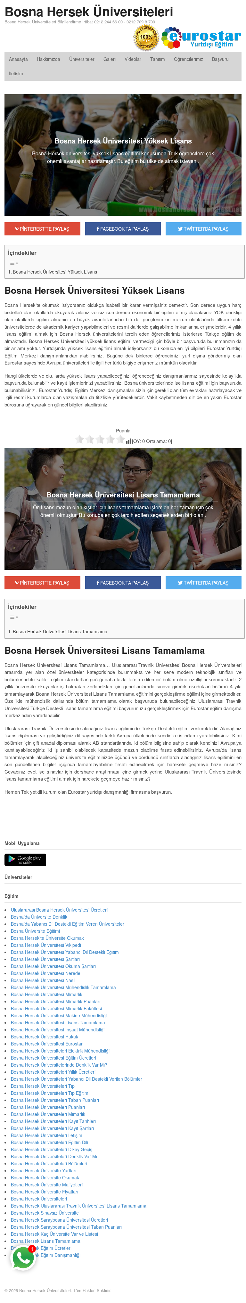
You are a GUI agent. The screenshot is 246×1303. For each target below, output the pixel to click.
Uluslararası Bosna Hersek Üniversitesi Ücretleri (59, 909)
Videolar (133, 59)
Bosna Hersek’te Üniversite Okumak (47, 938)
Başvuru (220, 59)
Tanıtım (157, 59)
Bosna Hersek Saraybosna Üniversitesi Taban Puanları (66, 1227)
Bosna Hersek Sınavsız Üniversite (45, 1212)
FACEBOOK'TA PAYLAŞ (124, 228)
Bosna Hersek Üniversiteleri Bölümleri (49, 1163)
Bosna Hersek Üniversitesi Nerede (45, 973)
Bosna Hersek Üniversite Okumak (45, 1177)
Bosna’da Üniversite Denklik (39, 917)
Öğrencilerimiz (188, 59)
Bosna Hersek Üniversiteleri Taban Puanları (55, 1100)
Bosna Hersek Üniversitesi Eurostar (47, 1043)
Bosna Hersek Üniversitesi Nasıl (43, 980)
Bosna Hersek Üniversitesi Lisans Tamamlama (60, 631)
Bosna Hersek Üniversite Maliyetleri (47, 1184)
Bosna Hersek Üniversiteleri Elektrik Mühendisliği (60, 1050)
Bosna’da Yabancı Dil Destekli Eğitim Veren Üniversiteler (67, 924)
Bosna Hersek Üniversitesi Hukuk (44, 1036)
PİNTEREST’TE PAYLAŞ (44, 582)
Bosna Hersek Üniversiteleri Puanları (48, 1107)
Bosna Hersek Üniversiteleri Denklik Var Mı (54, 1156)
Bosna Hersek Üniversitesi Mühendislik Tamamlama (63, 987)
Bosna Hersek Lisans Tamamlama (45, 1241)
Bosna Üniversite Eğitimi (35, 931)
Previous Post (123, 811)
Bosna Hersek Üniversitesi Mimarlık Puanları (55, 1001)
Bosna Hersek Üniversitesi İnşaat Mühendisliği (57, 1029)
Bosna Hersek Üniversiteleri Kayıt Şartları (52, 1128)
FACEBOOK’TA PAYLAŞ (124, 582)
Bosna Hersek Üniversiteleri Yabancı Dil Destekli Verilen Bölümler (76, 1079)
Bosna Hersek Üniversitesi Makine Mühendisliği (59, 1015)
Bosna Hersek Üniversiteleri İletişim (46, 1135)
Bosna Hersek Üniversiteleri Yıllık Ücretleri (53, 1072)
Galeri (109, 59)
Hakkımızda (48, 59)
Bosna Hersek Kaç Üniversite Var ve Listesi (54, 1234)
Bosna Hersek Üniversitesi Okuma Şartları (53, 966)
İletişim (16, 73)
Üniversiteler (81, 59)
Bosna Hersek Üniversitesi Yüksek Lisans (55, 271)
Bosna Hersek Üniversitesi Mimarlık (46, 994)
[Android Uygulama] (25, 860)
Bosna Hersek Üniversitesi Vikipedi (46, 945)
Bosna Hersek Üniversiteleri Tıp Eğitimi (50, 1093)
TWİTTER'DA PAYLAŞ (205, 228)
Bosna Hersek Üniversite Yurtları (43, 1170)
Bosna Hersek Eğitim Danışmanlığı (45, 1255)
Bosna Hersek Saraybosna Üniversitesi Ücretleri (59, 1220)
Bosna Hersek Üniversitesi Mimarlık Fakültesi (56, 1008)
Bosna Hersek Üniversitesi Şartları (45, 959)
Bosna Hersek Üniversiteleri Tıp (43, 1086)
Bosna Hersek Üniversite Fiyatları (44, 1191)
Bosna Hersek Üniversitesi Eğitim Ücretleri (53, 1057)
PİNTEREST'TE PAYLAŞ (44, 228)
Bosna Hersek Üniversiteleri (88, 11)
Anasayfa (18, 59)
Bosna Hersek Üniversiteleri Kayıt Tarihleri (53, 1121)
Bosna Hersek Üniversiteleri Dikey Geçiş (51, 1149)
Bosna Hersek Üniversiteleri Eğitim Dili (49, 1142)
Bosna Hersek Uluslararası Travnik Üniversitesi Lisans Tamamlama (78, 1205)
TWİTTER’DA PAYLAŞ (205, 582)
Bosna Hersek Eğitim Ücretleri (41, 1248)
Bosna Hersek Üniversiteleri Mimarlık (48, 1114)
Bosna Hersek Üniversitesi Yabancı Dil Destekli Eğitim (65, 952)
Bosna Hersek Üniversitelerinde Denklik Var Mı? (59, 1064)
